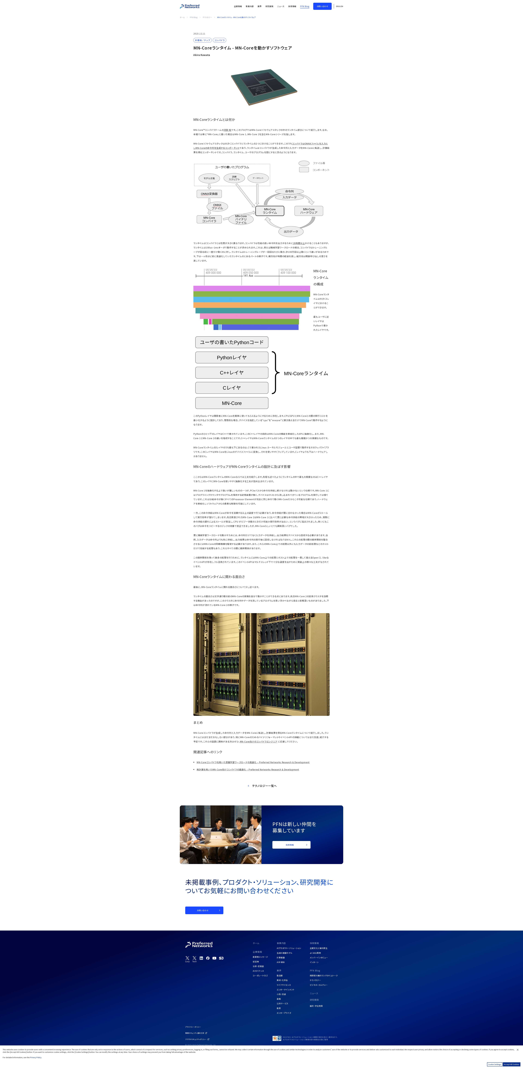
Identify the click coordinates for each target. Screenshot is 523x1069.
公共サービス (282, 1003)
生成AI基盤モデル (284, 953)
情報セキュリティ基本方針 (194, 1033)
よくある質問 (315, 953)
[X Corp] (187, 959)
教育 (279, 1008)
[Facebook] (208, 958)
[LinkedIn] (201, 958)
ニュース (314, 993)
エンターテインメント (285, 989)
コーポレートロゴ (260, 975)
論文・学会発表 (316, 1006)
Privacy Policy (35, 1057)
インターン (314, 962)
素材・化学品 (282, 980)
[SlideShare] (221, 958)
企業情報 (257, 951)
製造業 (280, 975)
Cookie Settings (494, 1064)
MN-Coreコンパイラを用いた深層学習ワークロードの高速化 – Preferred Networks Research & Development (253, 762)
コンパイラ (219, 40)
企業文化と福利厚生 (319, 948)
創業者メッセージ (260, 957)
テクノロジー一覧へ (264, 786)
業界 (279, 970)
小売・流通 (281, 994)
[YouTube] (214, 958)
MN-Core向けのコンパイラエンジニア (258, 741)
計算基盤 (281, 957)
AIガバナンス (258, 971)
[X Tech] (194, 959)
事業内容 (281, 943)
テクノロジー (207, 17)
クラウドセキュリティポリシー (195, 1039)
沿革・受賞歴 (258, 966)
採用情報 (314, 943)
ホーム (182, 17)
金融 (279, 999)
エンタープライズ (284, 1013)
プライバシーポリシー (193, 1027)
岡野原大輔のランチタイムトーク (324, 975)
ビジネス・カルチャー (319, 985)
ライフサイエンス (284, 985)
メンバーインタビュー (319, 957)
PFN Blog (193, 17)
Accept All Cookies (511, 1064)
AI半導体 (281, 962)
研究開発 (314, 999)
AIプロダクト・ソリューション (289, 948)
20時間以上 (299, 243)
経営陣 (256, 961)
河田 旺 (227, 130)
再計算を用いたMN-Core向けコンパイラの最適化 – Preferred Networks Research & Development (248, 769)
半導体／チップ (202, 40)
